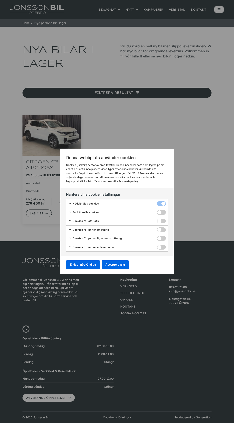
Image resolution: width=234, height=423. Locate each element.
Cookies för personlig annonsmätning (97, 238)
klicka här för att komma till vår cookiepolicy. (109, 181)
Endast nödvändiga (83, 264)
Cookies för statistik (85, 221)
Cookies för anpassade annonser (94, 247)
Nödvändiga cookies (85, 203)
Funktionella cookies (85, 212)
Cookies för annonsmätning (90, 229)
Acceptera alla (115, 264)
